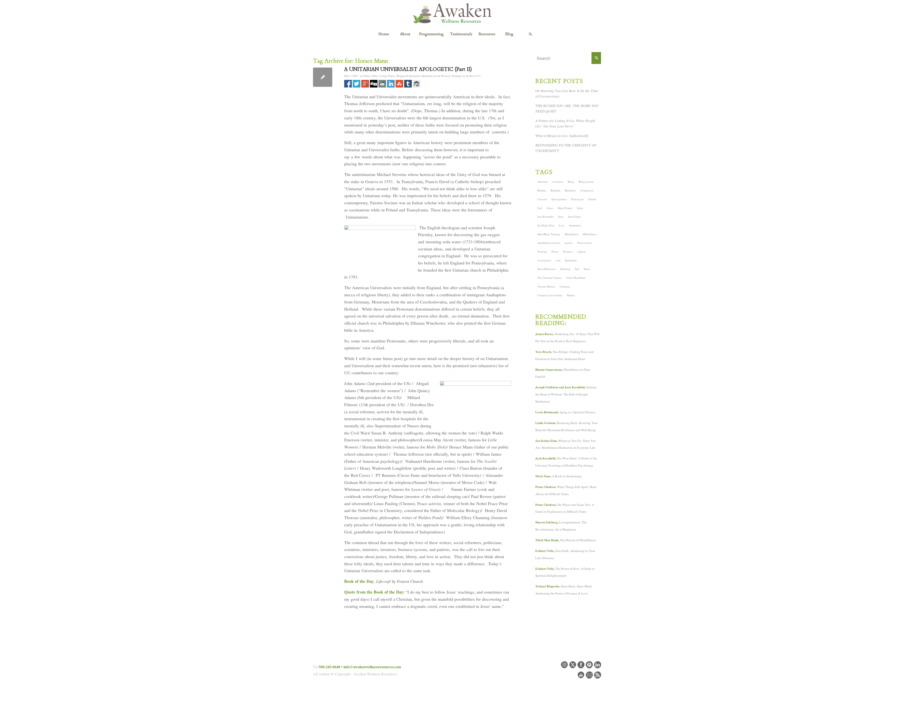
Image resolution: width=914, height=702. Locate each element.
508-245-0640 (329, 666)
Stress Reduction (546, 269)
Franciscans (577, 199)
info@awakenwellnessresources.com (372, 666)
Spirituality (571, 260)
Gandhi (592, 199)
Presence (568, 251)
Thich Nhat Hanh (575, 277)
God (539, 208)
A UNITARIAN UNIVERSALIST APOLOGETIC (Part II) (408, 69)
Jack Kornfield (545, 216)
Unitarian (565, 286)
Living (383, 76)
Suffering (565, 269)
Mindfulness (571, 234)
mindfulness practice (548, 242)
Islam (580, 208)
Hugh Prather (565, 208)
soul (558, 260)
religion (581, 251)
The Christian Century (549, 277)
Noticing (542, 251)
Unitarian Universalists (549, 295)
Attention (542, 181)
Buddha (541, 190)
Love (562, 225)
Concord (542, 199)
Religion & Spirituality (408, 76)
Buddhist (555, 190)
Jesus (560, 216)
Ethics (375, 76)
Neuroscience (584, 242)
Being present (586, 181)
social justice (544, 260)
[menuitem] (383, 34)
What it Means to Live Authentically (562, 135)
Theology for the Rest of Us (466, 76)
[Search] (530, 34)
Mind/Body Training (548, 234)
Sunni (587, 269)
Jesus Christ (574, 216)
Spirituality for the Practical (435, 76)
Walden (571, 295)
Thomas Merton (546, 286)
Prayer (555, 251)
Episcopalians (558, 199)
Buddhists (570, 190)
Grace (550, 208)
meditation (575, 225)
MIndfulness (589, 234)
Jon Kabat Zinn (545, 225)
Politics (391, 76)
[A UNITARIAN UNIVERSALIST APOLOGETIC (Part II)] (322, 77)
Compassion (586, 190)
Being (571, 181)
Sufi (577, 269)
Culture (366, 76)
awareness (557, 181)
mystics (569, 242)
